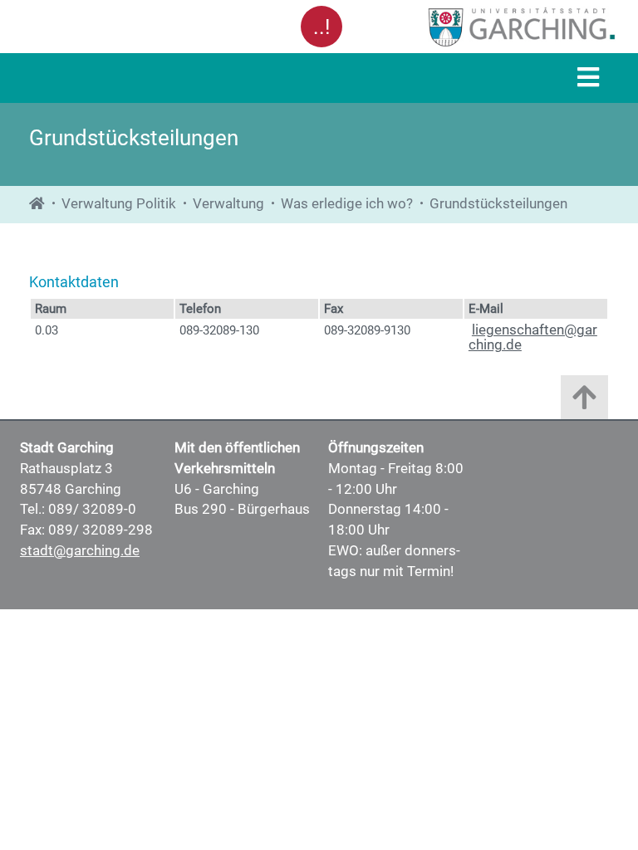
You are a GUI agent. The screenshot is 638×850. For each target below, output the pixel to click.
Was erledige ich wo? (347, 204)
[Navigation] (588, 78)
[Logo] (483, 26)
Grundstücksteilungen (498, 204)
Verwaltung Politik (118, 204)
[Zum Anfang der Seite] (584, 401)
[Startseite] (37, 204)
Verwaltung (228, 204)
